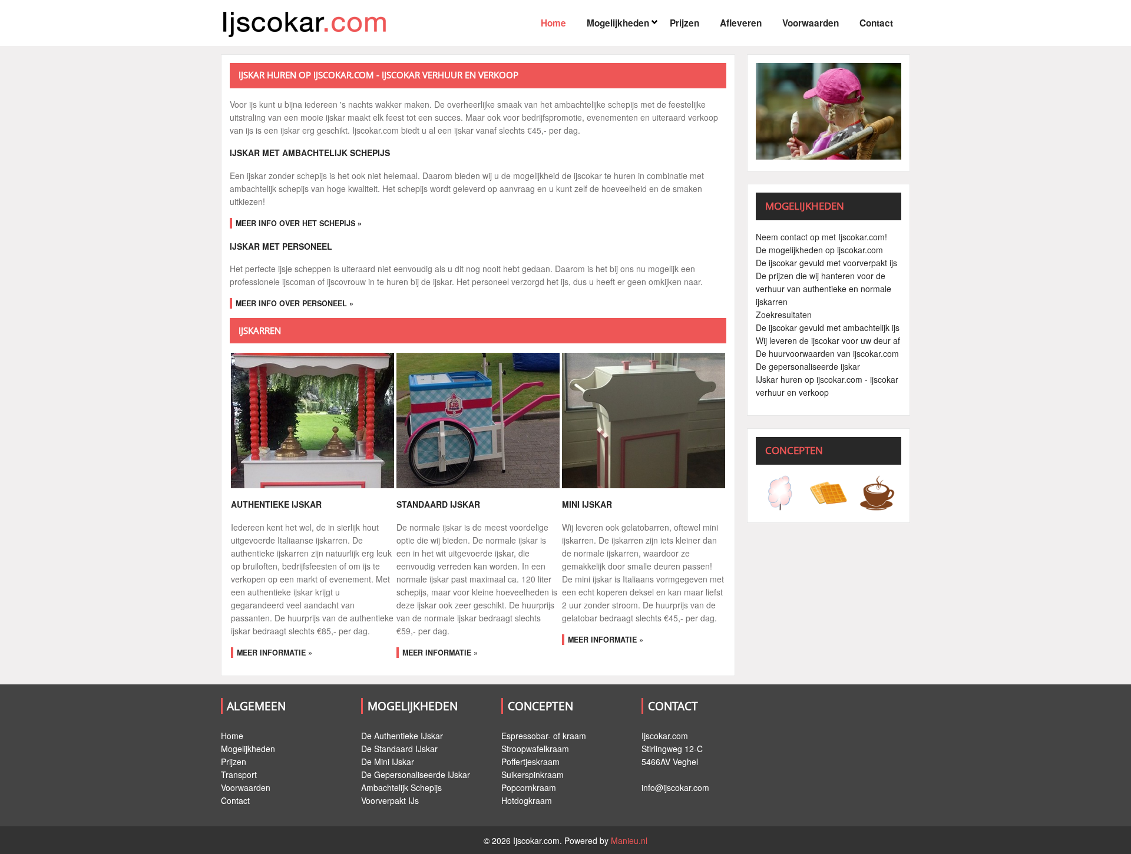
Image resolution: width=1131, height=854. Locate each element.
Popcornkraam (528, 787)
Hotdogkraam (526, 800)
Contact (876, 22)
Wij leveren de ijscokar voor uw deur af (828, 340)
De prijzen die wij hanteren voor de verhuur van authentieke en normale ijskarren (823, 288)
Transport (239, 774)
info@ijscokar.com (675, 787)
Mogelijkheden (618, 22)
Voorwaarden (810, 22)
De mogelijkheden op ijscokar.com (819, 250)
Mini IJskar (587, 504)
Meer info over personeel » (294, 303)
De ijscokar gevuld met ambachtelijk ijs (827, 327)
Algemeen (256, 706)
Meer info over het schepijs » (299, 223)
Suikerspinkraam (532, 774)
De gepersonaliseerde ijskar (808, 366)
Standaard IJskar (438, 504)
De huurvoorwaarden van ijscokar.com (827, 353)
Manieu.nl (629, 840)
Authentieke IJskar (276, 504)
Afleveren (741, 22)
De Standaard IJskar (399, 748)
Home (553, 22)
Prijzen (684, 22)
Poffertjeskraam (530, 761)
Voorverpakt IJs (390, 800)
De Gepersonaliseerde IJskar (415, 774)
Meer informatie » (274, 652)
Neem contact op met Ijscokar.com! (821, 237)
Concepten (540, 706)
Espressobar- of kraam (543, 736)
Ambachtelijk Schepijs (401, 787)
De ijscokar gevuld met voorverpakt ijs (826, 263)
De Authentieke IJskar (402, 736)
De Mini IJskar (387, 761)
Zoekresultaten (784, 314)
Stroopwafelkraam (535, 748)
